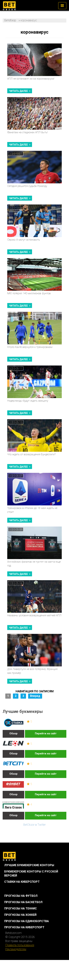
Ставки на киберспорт (22, 881)
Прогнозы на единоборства (26, 921)
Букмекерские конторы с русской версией (31, 873)
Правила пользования (19, 945)
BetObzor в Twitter (34, 824)
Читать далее (18, 91)
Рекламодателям (15, 949)
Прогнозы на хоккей (20, 914)
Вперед (35, 696)
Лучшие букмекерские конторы (29, 865)
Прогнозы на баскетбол (23, 902)
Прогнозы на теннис (20, 908)
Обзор (13, 733)
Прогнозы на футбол (21, 895)
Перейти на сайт (46, 733)
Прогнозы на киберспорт (24, 927)
